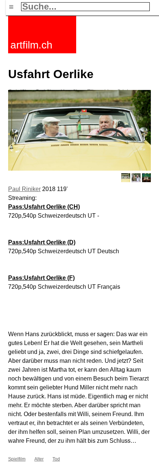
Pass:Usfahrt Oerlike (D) (41, 242)
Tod (56, 459)
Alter (39, 459)
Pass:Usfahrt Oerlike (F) (41, 278)
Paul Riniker (24, 189)
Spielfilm (17, 459)
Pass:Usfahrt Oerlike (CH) (44, 207)
